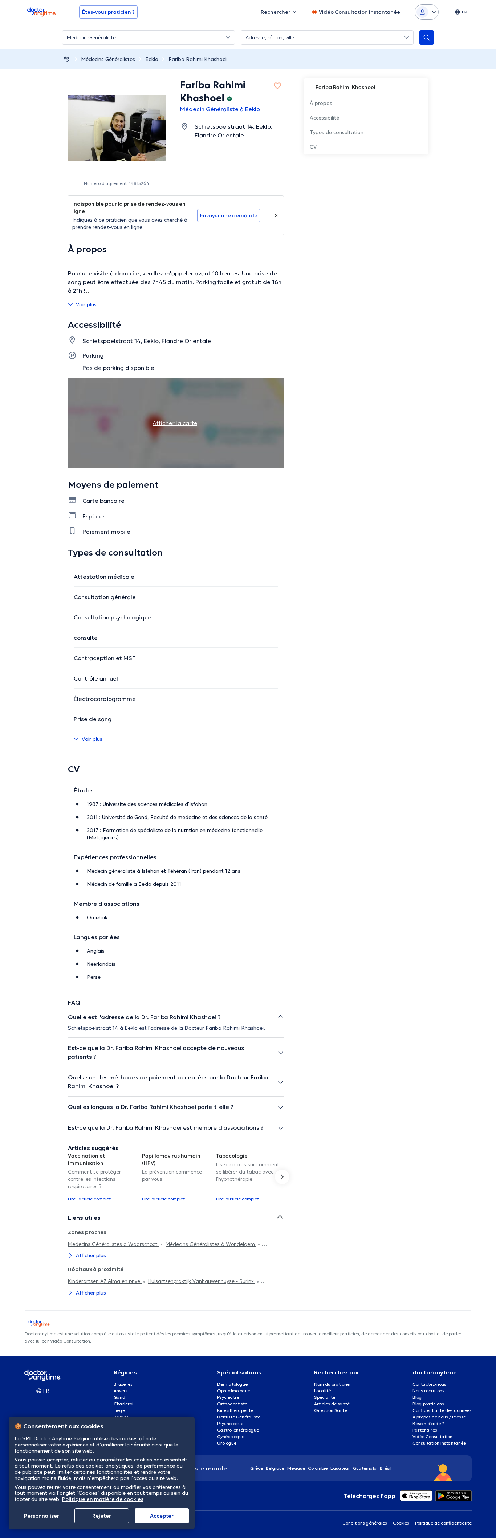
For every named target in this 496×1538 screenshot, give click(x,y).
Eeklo (151, 59)
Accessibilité (324, 117)
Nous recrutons (428, 1390)
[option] (102, 1177)
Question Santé (330, 1410)
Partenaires (424, 1430)
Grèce (256, 1468)
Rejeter (101, 1516)
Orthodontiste (232, 1403)
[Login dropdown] (427, 12)
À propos (321, 103)
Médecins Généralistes (108, 59)
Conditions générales (364, 1523)
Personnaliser (41, 1516)
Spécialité (324, 1397)
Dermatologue (232, 1384)
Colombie (318, 1468)
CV (313, 147)
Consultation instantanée (439, 1443)
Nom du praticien (332, 1384)
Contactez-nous (429, 1384)
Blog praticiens (428, 1403)
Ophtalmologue (233, 1390)
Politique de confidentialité (443, 1523)
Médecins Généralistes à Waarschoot (113, 1244)
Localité (322, 1390)
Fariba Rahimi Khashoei (197, 59)
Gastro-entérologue (238, 1430)
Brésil (385, 1468)
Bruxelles (123, 1384)
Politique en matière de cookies (102, 1499)
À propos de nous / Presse (439, 1417)
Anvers (121, 1390)
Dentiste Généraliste (238, 1417)
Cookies (401, 1523)
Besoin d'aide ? (428, 1423)
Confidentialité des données (442, 1410)
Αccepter (162, 1516)
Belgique (275, 1468)
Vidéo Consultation (432, 1436)
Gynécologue (230, 1436)
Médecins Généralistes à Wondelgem (211, 1244)
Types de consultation (336, 132)
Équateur (340, 1468)
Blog (417, 1397)
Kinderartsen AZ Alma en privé (105, 1281)
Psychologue (230, 1423)
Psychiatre (228, 1397)
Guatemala (365, 1468)
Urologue (226, 1443)
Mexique (296, 1468)
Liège (119, 1410)
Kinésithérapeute (235, 1410)
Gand (119, 1397)
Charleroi (123, 1403)
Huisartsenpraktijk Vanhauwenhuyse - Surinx (201, 1281)
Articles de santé (332, 1403)
